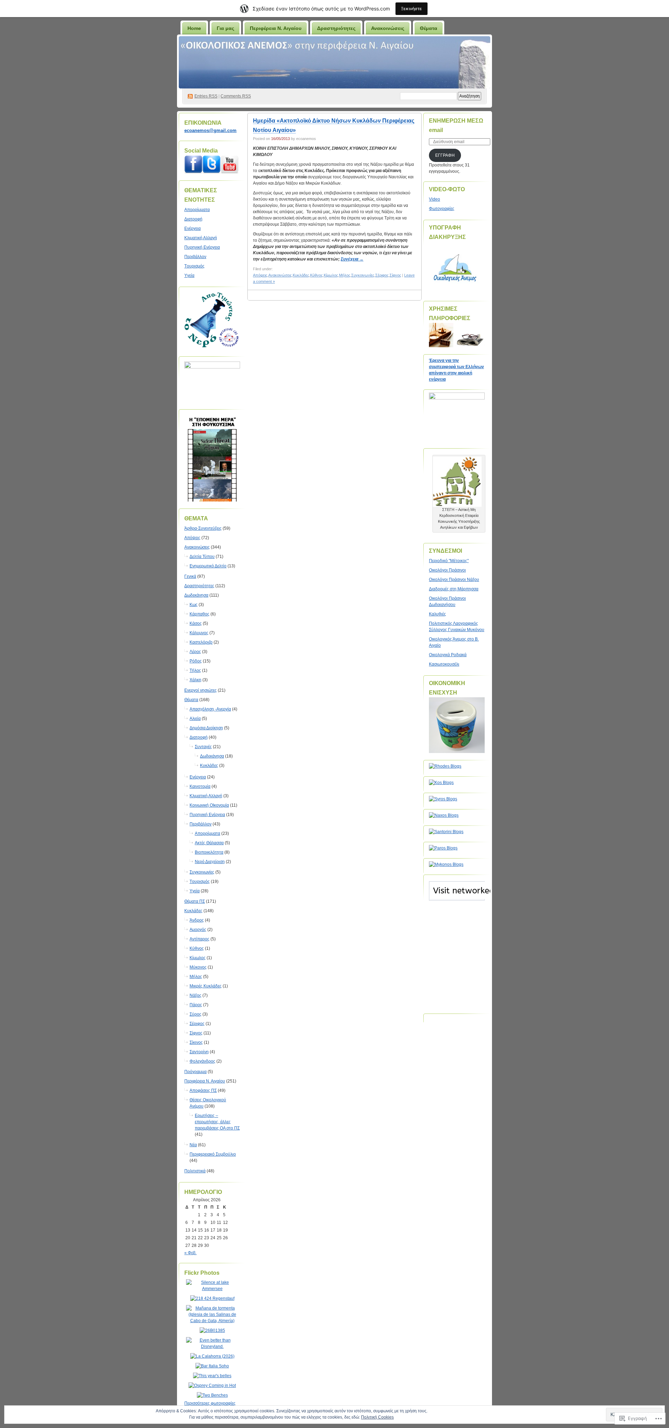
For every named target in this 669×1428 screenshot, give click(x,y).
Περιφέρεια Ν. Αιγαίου (275, 28)
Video (434, 199)
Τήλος (195, 670)
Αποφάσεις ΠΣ (203, 1090)
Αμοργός (198, 929)
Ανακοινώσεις (387, 28)
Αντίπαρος (199, 939)
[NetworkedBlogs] (484, 897)
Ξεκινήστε (411, 8)
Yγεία (189, 275)
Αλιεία (195, 718)
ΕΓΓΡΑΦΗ (445, 155)
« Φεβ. (190, 1252)
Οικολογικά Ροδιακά (448, 654)
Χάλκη (195, 679)
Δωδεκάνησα (196, 595)
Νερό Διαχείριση (210, 861)
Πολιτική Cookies (377, 1417)
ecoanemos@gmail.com (210, 130)
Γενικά (190, 576)
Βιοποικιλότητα (209, 852)
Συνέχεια (352, 259)
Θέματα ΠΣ (194, 901)
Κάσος (196, 623)
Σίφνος (196, 1033)
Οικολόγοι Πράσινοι (447, 570)
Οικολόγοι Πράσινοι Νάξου (454, 579)
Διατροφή (193, 219)
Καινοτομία (200, 786)
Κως (194, 604)
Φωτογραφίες (441, 208)
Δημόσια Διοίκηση (206, 727)
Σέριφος (197, 1023)
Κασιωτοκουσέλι (444, 664)
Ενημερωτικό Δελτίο (208, 566)
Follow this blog (457, 895)
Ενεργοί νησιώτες (200, 690)
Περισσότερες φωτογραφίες (210, 1403)
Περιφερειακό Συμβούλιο (213, 1154)
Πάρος (196, 1004)
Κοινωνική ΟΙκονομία (209, 805)
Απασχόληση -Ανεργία (210, 709)
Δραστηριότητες (336, 28)
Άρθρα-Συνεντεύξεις (203, 528)
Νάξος (195, 995)
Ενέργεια (192, 228)
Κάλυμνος (199, 632)
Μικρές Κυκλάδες (206, 986)
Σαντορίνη (199, 1051)
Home (194, 28)
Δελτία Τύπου (202, 556)
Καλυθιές (437, 614)
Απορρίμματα (197, 209)
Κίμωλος (198, 957)
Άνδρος (197, 920)
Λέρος (195, 651)
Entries (205, 96)
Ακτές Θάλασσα (209, 842)
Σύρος (195, 1014)
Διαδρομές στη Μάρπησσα (453, 589)
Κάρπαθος (199, 614)
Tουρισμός (194, 266)
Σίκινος (196, 1042)
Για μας (225, 28)
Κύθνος (197, 948)
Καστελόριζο (201, 642)
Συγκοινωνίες (202, 872)
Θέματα (428, 28)
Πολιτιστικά (195, 1171)
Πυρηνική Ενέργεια (202, 247)
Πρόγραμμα (195, 1071)
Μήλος (196, 976)
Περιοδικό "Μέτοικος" (449, 560)
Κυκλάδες (209, 765)
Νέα (193, 1144)
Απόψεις (192, 537)
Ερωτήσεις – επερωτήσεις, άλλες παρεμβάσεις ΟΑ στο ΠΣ (217, 1122)
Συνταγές (203, 746)
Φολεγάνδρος (202, 1061)
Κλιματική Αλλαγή (200, 237)
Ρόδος (196, 661)
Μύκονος (198, 967)
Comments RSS (236, 96)
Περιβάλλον (195, 256)
